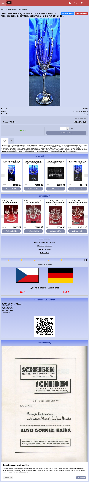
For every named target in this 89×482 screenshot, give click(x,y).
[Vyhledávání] (76, 3)
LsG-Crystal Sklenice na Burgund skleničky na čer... (33, 162)
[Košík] (81, 3)
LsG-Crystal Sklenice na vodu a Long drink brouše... (55, 162)
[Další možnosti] (86, 3)
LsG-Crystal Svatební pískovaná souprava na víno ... (55, 202)
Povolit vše (81, 478)
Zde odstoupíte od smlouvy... (44, 264)
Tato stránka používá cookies (16, 465)
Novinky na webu (44, 239)
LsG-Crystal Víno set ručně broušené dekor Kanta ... (11, 201)
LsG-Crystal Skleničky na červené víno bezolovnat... (11, 162)
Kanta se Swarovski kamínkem (44, 242)
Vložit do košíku (66, 133)
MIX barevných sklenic (44, 246)
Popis (4, 141)
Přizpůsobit (8, 478)
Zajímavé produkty (44, 249)
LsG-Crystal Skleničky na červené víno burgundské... (78, 162)
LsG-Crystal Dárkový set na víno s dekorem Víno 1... (33, 201)
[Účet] (70, 3)
